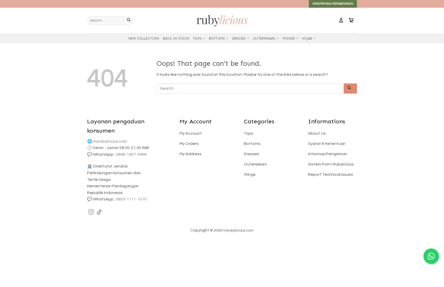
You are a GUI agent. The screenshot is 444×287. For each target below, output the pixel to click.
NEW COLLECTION (143, 38)
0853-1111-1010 (131, 199)
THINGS (288, 38)
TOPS (197, 38)
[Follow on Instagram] (91, 212)
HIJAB (307, 38)
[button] (341, 20)
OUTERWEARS (264, 38)
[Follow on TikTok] (99, 212)
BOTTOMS (217, 38)
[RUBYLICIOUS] (222, 20)
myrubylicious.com (110, 141)
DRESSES (239, 38)
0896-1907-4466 (131, 154)
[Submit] (130, 20)
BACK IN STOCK (176, 38)
